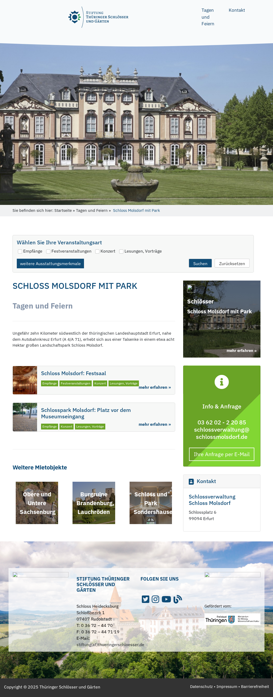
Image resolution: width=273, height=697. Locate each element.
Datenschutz (201, 686)
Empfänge (32, 251)
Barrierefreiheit (255, 686)
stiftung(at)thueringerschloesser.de (110, 644)
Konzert (108, 251)
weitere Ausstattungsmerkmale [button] (50, 263)
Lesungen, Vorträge (143, 251)
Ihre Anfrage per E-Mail (222, 454)
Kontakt (237, 10)
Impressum (226, 686)
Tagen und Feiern (208, 17)
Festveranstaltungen (71, 251)
